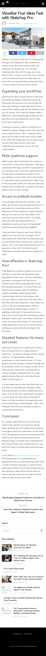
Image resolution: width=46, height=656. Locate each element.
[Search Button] (41, 530)
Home (4, 9)
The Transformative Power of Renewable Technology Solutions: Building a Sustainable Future (26, 610)
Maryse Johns (14, 23)
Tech (9, 9)
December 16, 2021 (11, 603)
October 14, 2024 (30, 23)
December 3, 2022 (11, 572)
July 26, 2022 (19, 551)
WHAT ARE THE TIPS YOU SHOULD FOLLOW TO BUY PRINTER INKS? (28, 578)
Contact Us (17, 634)
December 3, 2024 (21, 616)
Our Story (28, 634)
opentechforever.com (29, 646)
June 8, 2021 (19, 564)
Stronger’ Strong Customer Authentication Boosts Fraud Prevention (23, 599)
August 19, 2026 (20, 593)
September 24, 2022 (21, 582)
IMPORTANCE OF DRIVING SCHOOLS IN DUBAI (24, 546)
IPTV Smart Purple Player (14, 568)
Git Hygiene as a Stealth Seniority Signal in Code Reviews (26, 588)
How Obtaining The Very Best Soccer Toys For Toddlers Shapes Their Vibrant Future (28, 558)
